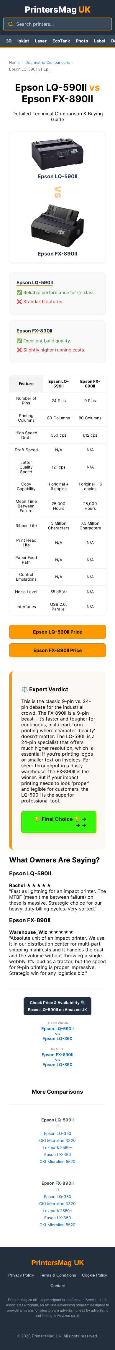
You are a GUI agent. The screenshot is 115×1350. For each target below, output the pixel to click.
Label (99, 40)
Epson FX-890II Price (57, 650)
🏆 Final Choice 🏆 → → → (60, 822)
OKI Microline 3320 (57, 1140)
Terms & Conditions (58, 1275)
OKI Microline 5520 (57, 1161)
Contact (57, 1285)
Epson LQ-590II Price (57, 632)
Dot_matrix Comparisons (47, 62)
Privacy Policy (21, 1275)
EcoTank (61, 40)
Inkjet (23, 40)
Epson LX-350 (57, 1154)
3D (9, 40)
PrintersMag (58, 9)
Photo (82, 40)
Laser (41, 40)
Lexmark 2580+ (58, 1147)
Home (14, 62)
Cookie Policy (94, 1275)
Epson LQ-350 (57, 1133)
